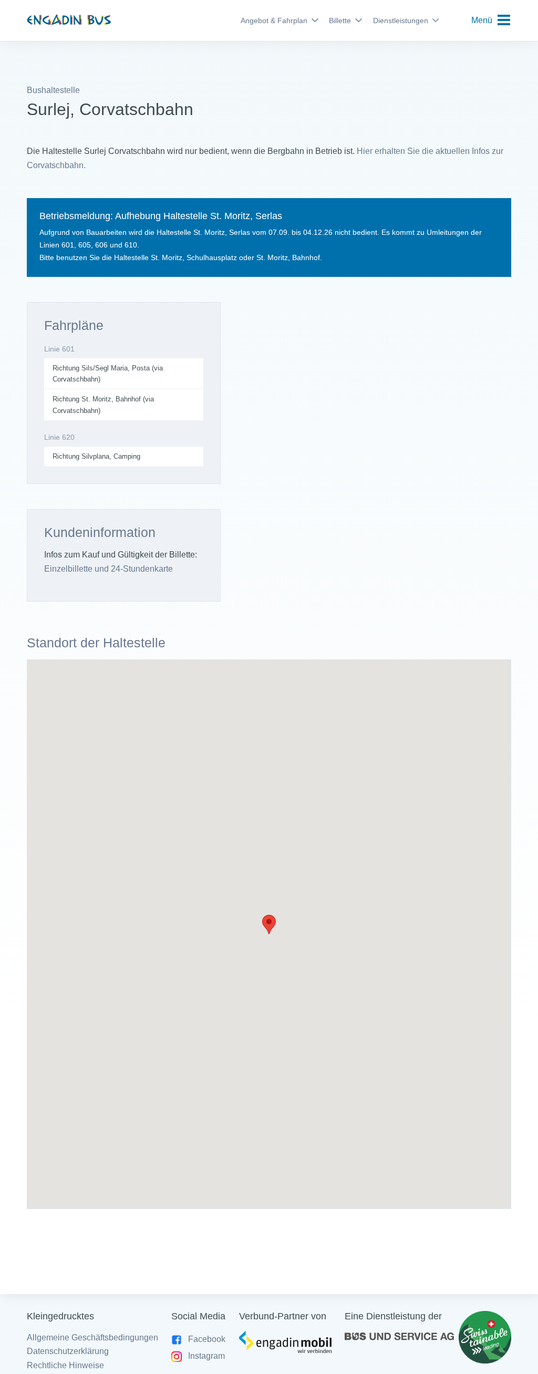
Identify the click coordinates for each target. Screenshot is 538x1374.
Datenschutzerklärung (68, 1351)
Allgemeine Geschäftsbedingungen (92, 1337)
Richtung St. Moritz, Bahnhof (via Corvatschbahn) (103, 404)
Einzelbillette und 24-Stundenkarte (108, 568)
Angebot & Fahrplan (274, 20)
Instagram (206, 1355)
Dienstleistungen (400, 20)
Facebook (206, 1339)
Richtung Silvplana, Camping (96, 456)
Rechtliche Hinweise (65, 1365)
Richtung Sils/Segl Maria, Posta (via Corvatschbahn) (108, 373)
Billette (340, 20)
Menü (481, 20)
